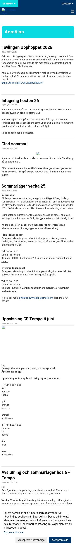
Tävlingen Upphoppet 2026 (26, 47)
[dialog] (38, 526)
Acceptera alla (59, 540)
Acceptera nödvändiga (31, 540)
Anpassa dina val (13, 532)
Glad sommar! (14, 143)
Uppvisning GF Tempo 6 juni (27, 319)
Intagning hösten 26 (20, 100)
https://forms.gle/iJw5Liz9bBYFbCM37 (22, 82)
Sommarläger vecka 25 (23, 186)
